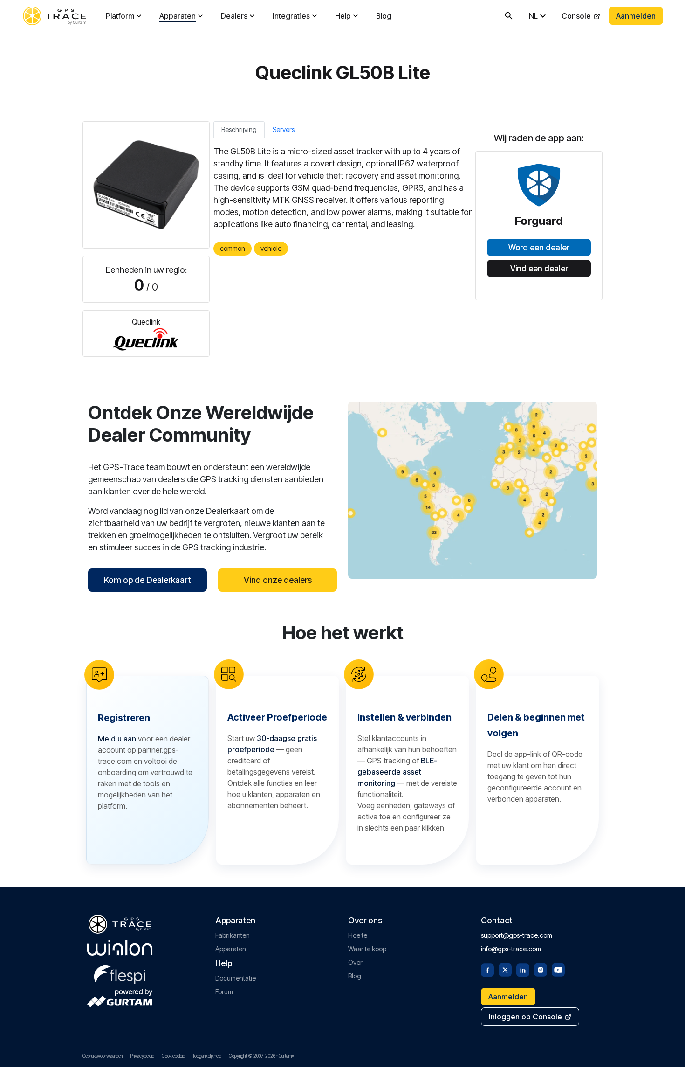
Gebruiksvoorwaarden (102, 1056)
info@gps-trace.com (511, 949)
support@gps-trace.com (516, 935)
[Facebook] (487, 969)
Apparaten (177, 16)
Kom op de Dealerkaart (147, 580)
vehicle (270, 248)
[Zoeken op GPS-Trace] (509, 16)
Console (576, 16)
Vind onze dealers (278, 580)
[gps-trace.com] (54, 16)
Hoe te (357, 935)
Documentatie (235, 978)
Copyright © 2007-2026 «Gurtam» (261, 1056)
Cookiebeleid (173, 1056)
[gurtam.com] (119, 947)
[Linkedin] (522, 969)
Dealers (234, 16)
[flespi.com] (119, 973)
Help (343, 16)
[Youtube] (558, 969)
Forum (224, 992)
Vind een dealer (539, 268)
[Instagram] (540, 969)
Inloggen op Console (525, 1016)
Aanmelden (636, 16)
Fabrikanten (232, 935)
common (232, 248)
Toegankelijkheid (206, 1056)
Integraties (291, 16)
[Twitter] (505, 969)
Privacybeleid (142, 1056)
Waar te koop (367, 949)
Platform (120, 16)
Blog (383, 16)
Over (355, 962)
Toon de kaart (473, 489)
